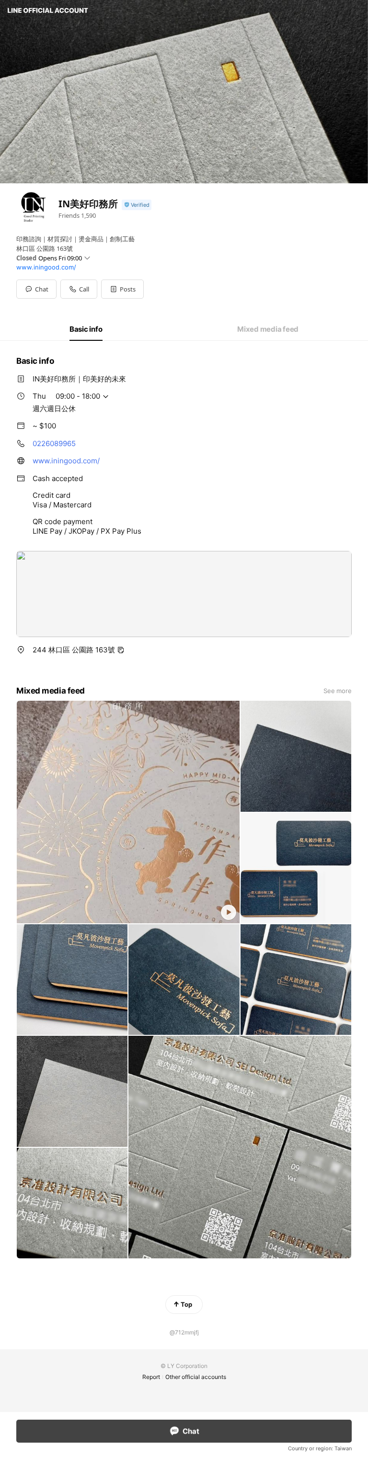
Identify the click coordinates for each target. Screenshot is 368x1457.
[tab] (86, 329)
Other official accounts (195, 1376)
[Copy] (120, 650)
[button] (122, 289)
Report (151, 1376)
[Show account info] (136, 205)
